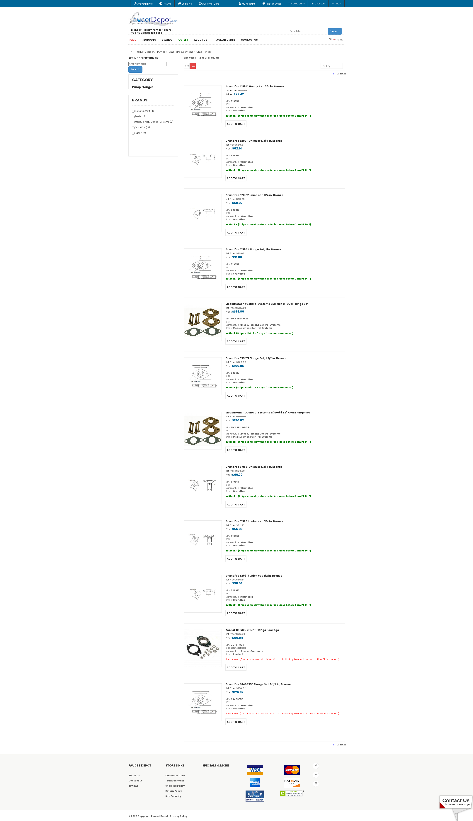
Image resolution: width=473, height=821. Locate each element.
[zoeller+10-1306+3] (203, 648)
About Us (134, 775)
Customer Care (175, 775)
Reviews (133, 785)
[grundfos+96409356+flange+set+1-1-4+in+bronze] (203, 702)
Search (334, 31)
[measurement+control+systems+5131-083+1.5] (203, 430)
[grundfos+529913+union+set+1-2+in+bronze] (203, 593)
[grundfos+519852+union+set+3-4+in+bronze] (203, 539)
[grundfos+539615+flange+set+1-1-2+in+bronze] (203, 376)
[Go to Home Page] (131, 52)
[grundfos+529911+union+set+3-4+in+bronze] (203, 159)
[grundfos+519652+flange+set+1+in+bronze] (203, 267)
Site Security (173, 796)
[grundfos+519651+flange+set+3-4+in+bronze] (203, 104)
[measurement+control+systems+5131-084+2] (203, 322)
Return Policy (173, 791)
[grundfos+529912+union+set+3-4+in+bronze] (203, 213)
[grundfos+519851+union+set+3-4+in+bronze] (203, 485)
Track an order (174, 780)
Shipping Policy (175, 785)
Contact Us (135, 780)
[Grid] (187, 66)
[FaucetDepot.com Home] (153, 18)
